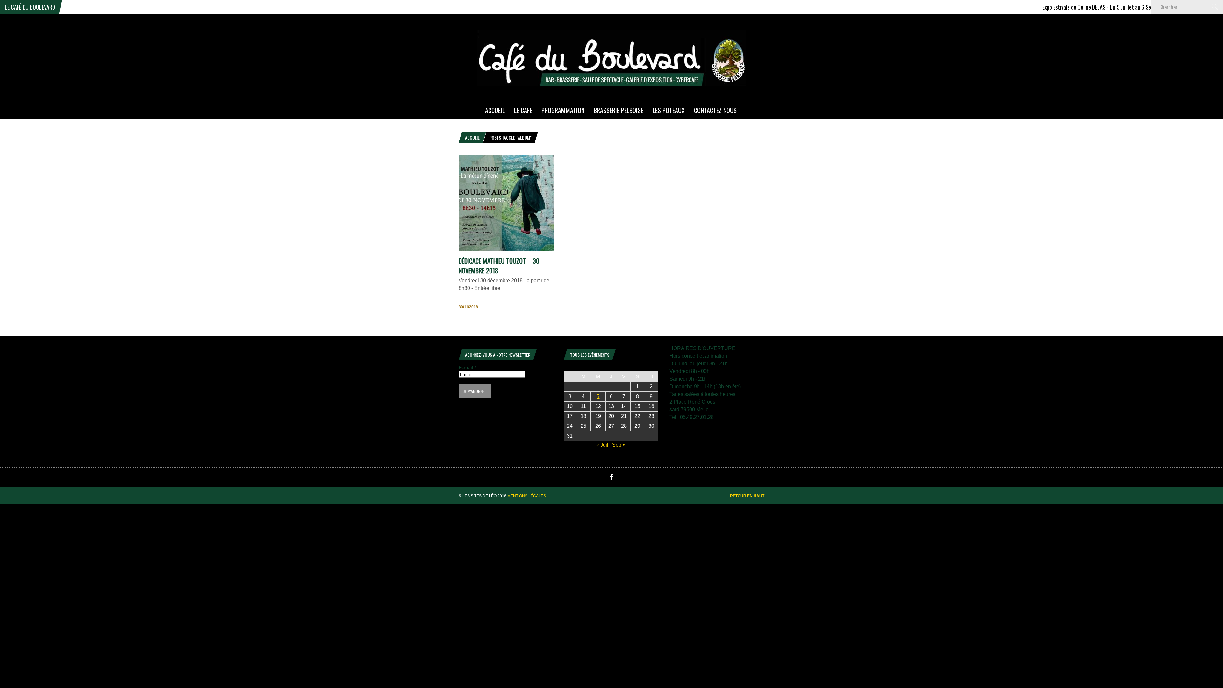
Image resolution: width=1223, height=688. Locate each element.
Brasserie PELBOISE (618, 110)
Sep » (619, 445)
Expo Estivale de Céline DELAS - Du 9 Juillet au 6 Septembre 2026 (1088, 7)
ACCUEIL (495, 110)
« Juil (602, 445)
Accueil (472, 137)
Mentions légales (526, 496)
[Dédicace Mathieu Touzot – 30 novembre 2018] (506, 249)
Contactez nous (715, 110)
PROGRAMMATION (562, 110)
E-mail (467, 367)
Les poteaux (669, 110)
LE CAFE (523, 110)
